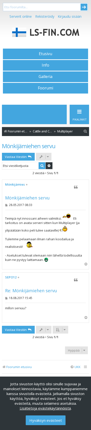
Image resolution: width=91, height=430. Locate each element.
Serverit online (20, 16)
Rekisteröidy (44, 16)
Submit (84, 7)
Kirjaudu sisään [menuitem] (70, 16)
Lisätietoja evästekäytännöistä (45, 408)
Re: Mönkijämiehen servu (31, 290)
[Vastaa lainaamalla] (76, 187)
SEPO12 (11, 277)
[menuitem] (85, 131)
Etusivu (45, 53)
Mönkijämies (15, 185)
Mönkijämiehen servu (28, 146)
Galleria (45, 76)
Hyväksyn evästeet (45, 420)
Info (45, 65)
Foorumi (45, 88)
